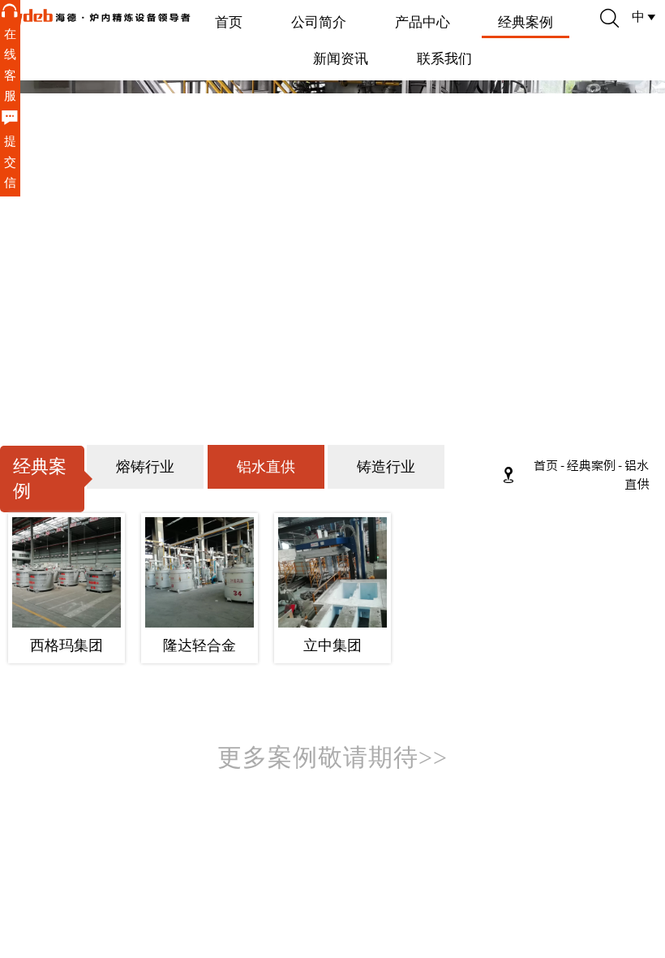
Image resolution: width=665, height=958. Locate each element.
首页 (546, 466)
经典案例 (591, 466)
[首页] (96, 18)
